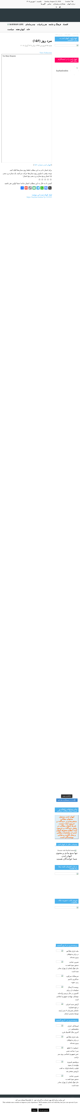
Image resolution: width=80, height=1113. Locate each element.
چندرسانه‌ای (30, 24)
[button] (76, 26)
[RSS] (66, 7)
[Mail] (70, 7)
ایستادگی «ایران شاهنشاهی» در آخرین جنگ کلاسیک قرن (70, 1029)
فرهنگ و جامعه (55, 24)
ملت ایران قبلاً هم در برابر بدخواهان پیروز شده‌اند (72, 954)
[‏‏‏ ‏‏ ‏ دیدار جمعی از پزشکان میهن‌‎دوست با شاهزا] (73, 150)
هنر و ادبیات (42, 24)
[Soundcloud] (63, 7)
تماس (49, 4)
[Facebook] (77, 7)
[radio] (51, 179)
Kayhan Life (16, 24)
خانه (28, 29)
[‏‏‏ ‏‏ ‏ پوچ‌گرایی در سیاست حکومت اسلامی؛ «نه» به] (60, 649)
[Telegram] (59, 7)
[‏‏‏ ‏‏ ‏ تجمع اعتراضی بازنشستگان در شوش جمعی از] (73, 541)
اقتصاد (65, 24)
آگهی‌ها (43, 4)
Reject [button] (34, 1110)
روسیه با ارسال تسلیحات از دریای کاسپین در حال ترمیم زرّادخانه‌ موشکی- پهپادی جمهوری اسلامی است (67, 993)
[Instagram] (73, 7)
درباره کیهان (71, 4)
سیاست (10, 29)
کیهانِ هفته (20, 29)
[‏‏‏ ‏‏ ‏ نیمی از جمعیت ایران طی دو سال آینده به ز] (60, 295)
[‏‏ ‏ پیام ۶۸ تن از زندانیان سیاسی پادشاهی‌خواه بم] (73, 364)
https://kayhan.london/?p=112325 (39, 197)
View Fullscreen (46, 53)
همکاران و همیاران (59, 4)
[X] (56, 7)
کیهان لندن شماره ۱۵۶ (42, 165)
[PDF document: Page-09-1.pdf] (26, 108)
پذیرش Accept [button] (44, 1110)
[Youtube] (52, 7)
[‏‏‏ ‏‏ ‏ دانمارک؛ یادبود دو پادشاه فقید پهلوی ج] (60, 96)
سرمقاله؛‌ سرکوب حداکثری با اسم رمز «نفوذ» (72, 979)
